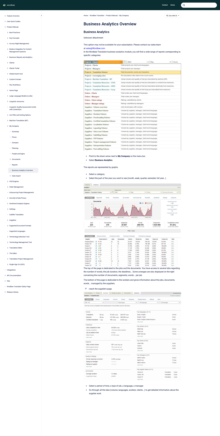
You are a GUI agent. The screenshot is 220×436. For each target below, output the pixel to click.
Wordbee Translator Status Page (19, 286)
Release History (12, 292)
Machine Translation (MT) (18, 120)
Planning (15, 148)
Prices (14, 137)
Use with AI (173, 16)
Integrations (11, 270)
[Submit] (184, 5)
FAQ (8, 281)
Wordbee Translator (97, 15)
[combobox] (199, 5)
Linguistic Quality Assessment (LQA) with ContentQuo (22, 108)
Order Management (16, 187)
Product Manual (12, 27)
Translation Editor (15, 248)
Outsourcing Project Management (21, 192)
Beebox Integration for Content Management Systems (20, 50)
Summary (15, 132)
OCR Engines (14, 181)
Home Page (13, 90)
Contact (165, 5)
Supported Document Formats (20, 226)
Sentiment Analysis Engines (19, 203)
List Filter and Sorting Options (20, 115)
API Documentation (14, 275)
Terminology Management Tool (20, 242)
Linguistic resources (16, 101)
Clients (11, 63)
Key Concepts (14, 38)
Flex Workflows (15, 85)
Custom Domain (15, 79)
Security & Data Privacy (17, 198)
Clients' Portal (14, 68)
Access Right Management (19, 44)
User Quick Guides (13, 21)
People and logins (18, 154)
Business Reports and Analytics (20, 57)
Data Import (16, 176)
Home (172, 5)
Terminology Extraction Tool (19, 237)
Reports (15, 165)
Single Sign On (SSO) (17, 264)
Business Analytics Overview (22, 170)
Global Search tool (16, 74)
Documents (16, 159)
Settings (12, 209)
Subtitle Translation (16, 215)
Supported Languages (17, 231)
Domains (15, 143)
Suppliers (12, 220)
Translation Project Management (21, 259)
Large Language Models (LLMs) (20, 96)
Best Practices (14, 32)
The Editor (13, 253)
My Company (14, 126)
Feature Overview (13, 16)
